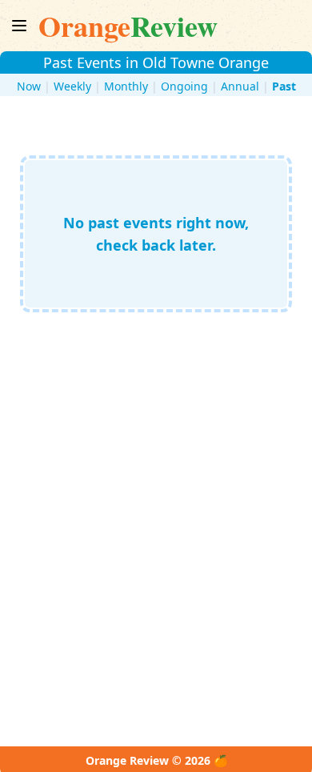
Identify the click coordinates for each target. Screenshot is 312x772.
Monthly (126, 86)
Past (284, 86)
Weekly (72, 86)
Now (29, 86)
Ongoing (184, 86)
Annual (240, 86)
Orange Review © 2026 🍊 (156, 760)
